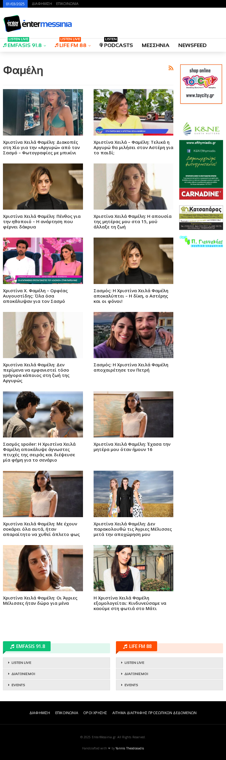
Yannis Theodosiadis (130, 748)
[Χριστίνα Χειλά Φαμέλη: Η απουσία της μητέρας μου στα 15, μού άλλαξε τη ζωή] (134, 186)
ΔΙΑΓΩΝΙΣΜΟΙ (23, 674)
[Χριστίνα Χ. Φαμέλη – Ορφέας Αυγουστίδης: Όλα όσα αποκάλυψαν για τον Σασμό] (43, 261)
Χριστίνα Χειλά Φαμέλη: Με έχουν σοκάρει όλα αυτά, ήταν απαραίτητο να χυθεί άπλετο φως (41, 529)
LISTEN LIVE (21, 663)
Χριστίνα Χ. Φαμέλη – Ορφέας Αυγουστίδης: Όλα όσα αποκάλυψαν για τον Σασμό (35, 296)
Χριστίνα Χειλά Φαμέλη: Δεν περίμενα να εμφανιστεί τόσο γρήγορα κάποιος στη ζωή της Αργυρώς (36, 372)
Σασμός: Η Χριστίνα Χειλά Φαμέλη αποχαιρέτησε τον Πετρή (131, 367)
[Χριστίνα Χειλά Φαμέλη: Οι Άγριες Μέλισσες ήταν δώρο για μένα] (43, 568)
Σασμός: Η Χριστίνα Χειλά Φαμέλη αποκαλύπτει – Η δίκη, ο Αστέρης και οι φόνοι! (131, 296)
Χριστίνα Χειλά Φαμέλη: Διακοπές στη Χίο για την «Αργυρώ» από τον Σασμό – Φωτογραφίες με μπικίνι (41, 147)
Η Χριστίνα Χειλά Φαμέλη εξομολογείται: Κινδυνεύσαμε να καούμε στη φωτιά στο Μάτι (130, 603)
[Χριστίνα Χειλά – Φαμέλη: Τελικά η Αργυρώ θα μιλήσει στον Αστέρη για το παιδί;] (134, 112)
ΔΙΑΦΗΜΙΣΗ (42, 3)
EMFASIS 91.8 (25, 43)
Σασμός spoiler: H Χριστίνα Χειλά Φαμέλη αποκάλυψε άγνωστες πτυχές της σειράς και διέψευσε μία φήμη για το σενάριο (39, 452)
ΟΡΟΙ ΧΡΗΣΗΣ (95, 712)
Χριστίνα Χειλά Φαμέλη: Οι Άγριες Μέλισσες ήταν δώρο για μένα (40, 600)
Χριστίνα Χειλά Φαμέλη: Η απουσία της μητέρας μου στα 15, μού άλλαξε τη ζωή (133, 221)
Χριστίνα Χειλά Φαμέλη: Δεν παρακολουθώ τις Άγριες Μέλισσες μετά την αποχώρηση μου (133, 529)
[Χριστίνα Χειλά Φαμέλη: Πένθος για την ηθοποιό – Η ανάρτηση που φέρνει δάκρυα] (43, 186)
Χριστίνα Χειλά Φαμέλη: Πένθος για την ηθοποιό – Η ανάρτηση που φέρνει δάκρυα (42, 221)
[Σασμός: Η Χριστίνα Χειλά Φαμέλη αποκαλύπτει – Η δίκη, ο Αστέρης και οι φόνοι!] (134, 261)
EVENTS (18, 685)
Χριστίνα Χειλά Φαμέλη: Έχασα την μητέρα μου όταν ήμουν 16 (132, 446)
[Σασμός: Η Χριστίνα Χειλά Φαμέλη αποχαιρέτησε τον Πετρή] (134, 335)
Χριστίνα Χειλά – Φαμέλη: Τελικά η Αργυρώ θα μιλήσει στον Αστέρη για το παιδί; (133, 147)
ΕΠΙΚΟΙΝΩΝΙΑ (67, 3)
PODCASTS (118, 43)
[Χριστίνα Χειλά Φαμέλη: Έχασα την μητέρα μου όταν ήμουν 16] (134, 414)
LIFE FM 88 (73, 43)
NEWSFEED (192, 45)
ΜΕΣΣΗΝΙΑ (156, 45)
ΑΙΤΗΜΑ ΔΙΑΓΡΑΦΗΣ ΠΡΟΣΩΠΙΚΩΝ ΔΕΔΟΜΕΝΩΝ (154, 712)
